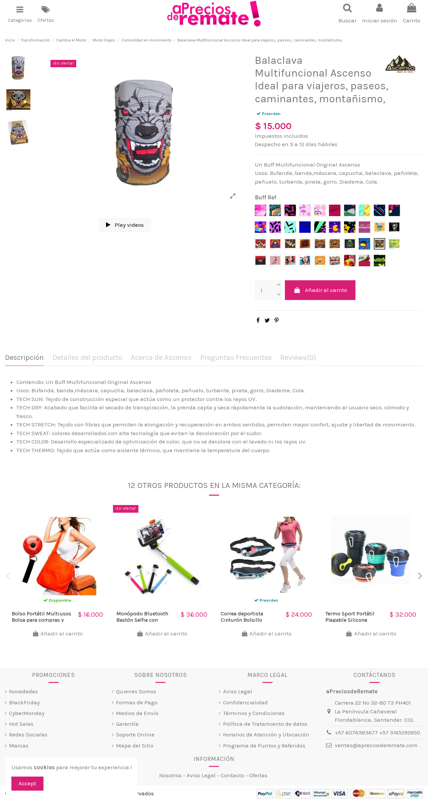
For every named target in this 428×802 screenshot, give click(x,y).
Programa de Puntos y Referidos (264, 745)
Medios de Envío (137, 713)
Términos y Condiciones (254, 713)
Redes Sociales (28, 734)
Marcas (18, 745)
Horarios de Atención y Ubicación (266, 734)
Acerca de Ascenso (161, 358)
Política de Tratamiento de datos (265, 723)
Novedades (23, 691)
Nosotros (170, 775)
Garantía (127, 723)
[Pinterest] (277, 320)
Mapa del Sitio (134, 745)
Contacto (232, 775)
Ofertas (258, 775)
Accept (27, 783)
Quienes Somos (136, 691)
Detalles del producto (87, 358)
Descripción (24, 358)
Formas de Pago (136, 702)
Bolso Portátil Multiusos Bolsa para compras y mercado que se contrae (41, 619)
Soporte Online (135, 734)
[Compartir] (258, 320)
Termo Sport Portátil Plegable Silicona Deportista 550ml (349, 619)
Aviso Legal (237, 691)
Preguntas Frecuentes (236, 358)
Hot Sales (21, 723)
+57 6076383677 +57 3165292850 (377, 732)
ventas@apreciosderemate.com (376, 745)
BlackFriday (24, 702)
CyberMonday (26, 713)
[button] (20, 14)
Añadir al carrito (326, 290)
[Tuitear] (267, 320)
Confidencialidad (245, 702)
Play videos (128, 224)
